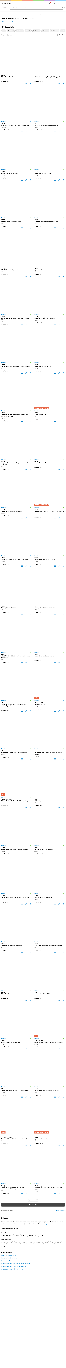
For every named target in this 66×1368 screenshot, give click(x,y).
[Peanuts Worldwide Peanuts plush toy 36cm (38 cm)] (16, 1124)
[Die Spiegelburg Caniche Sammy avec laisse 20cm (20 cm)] (16, 303)
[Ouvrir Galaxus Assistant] (58, 3)
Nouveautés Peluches (8, 1261)
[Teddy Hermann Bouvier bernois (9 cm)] (16, 931)
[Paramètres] (49, 3)
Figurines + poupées (25, 14)
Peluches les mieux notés (9, 1258)
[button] (31, 73)
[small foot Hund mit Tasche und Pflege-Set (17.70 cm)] (16, 110)
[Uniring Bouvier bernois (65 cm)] (16, 593)
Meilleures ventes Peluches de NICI (12, 1269)
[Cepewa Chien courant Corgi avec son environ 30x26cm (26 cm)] (16, 448)
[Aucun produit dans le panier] (63, 3)
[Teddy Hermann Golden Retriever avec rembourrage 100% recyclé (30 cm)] (16, 1172)
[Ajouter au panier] (30, 83)
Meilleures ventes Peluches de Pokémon (13, 1266)
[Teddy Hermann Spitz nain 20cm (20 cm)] (16, 497)
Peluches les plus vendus (8, 1255)
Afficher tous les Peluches (9, 22)
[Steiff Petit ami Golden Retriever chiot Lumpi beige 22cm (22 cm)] (16, 641)
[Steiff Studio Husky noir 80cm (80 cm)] (16, 255)
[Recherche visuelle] (62, 7)
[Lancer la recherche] (11, 8)
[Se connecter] (54, 3)
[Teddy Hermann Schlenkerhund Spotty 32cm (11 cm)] (16, 883)
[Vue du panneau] (59, 35)
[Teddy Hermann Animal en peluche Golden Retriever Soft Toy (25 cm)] (16, 400)
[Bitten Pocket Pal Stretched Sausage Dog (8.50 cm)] (16, 786)
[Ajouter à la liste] (26, 83)
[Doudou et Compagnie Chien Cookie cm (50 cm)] (16, 738)
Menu (5, 8)
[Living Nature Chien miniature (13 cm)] (16, 1028)
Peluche (35, 14)
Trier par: (4, 35)
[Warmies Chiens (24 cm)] (16, 979)
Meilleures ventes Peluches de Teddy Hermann (15, 1263)
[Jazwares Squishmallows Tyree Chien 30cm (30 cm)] (16, 545)
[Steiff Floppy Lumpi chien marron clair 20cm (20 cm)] (16, 1076)
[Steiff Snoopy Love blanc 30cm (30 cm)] (16, 207)
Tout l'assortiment (6, 14)
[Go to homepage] (6, 3)
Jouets (15, 14)
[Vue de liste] (63, 35)
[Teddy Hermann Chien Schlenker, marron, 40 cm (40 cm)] (16, 352)
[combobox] (3, 30)
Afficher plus (33, 1205)
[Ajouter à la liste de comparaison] (22, 83)
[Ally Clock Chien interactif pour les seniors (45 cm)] (16, 834)
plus (47, 1224)
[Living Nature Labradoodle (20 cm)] (16, 159)
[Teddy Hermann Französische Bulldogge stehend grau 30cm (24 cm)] (16, 690)
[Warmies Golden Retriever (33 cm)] (16, 62)
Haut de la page (60, 1210)
